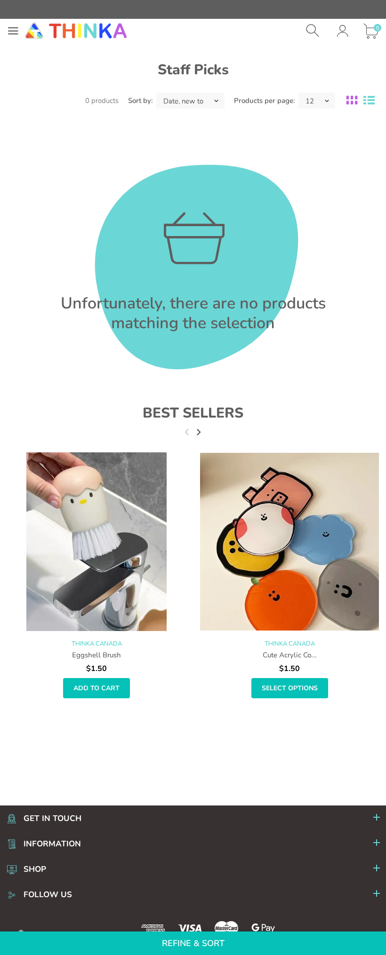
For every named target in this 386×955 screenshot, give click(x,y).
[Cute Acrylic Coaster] (289, 541)
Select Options (290, 688)
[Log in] (342, 31)
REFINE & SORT (193, 943)
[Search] (313, 31)
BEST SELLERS (193, 413)
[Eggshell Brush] (96, 541)
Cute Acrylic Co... (290, 655)
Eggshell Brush (96, 655)
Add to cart (96, 688)
